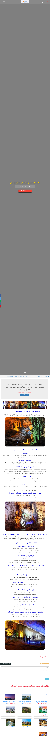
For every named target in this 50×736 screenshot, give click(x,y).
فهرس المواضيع (25, 394)
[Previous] (4, 405)
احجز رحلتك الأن (25, 190)
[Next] (45, 405)
